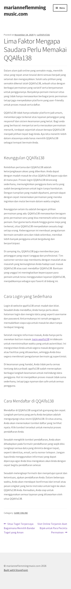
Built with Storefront (16, 570)
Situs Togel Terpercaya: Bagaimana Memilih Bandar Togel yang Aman (19, 528)
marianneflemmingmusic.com (25, 10)
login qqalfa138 (40, 339)
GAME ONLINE (21, 512)
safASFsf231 (43, 34)
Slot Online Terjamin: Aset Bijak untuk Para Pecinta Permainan (52, 528)
